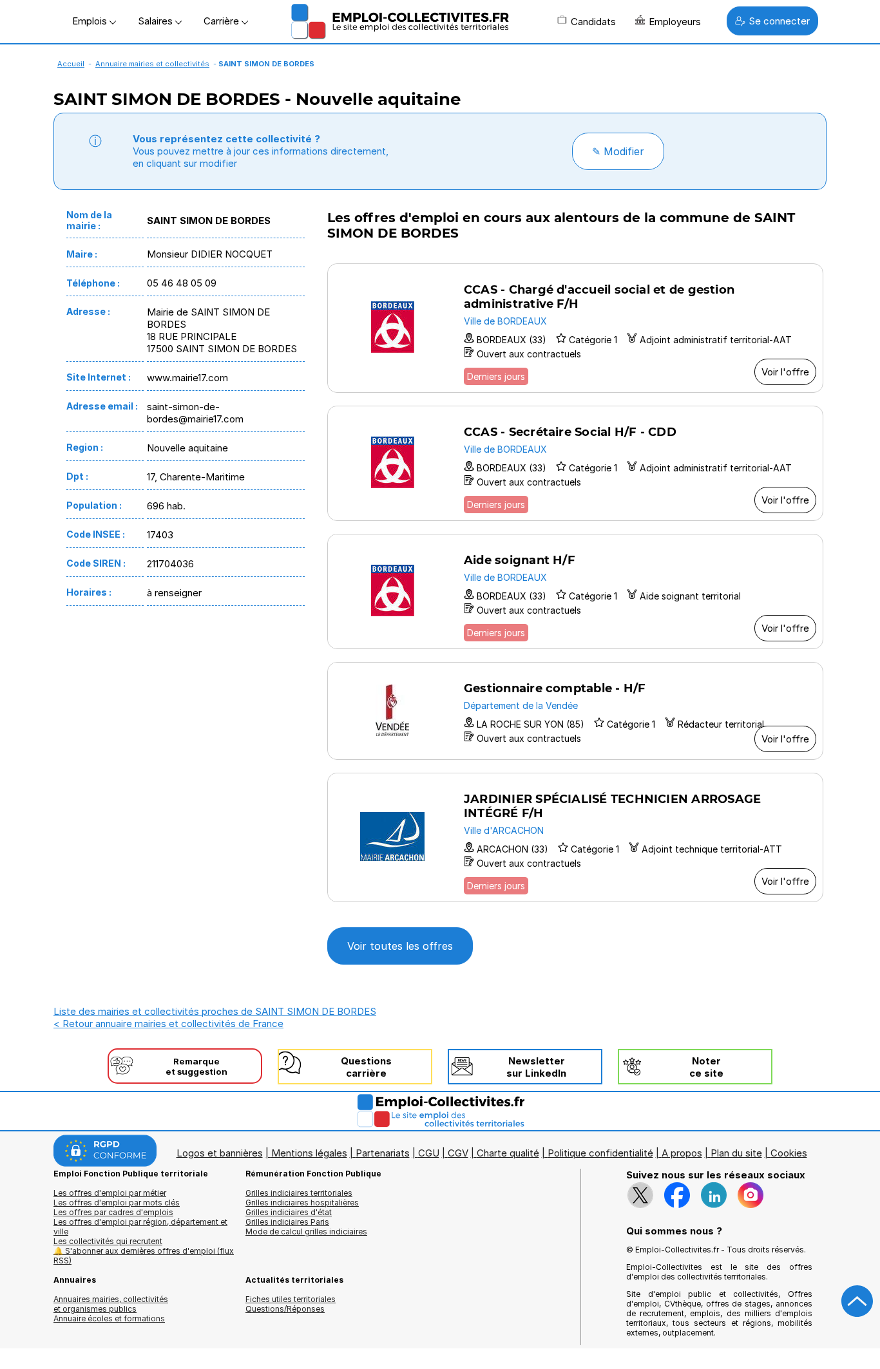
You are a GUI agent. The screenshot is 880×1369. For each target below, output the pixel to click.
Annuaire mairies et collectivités (152, 63)
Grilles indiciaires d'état (288, 1212)
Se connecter (779, 21)
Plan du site (736, 1153)
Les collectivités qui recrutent (107, 1241)
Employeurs (675, 21)
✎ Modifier (618, 151)
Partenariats (383, 1153)
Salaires (156, 21)
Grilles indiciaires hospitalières (302, 1202)
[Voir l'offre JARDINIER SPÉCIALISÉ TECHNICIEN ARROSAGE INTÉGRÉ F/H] (575, 837)
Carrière (223, 21)
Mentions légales (309, 1153)
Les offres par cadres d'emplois (113, 1212)
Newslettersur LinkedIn (536, 1067)
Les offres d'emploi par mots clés (116, 1202)
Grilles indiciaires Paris (287, 1222)
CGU (428, 1153)
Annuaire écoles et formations (109, 1318)
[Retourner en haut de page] (857, 1301)
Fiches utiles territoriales (290, 1299)
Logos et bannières (220, 1153)
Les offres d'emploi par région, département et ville (140, 1226)
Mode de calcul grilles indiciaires (306, 1231)
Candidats (593, 21)
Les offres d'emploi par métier (109, 1193)
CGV (458, 1153)
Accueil (70, 63)
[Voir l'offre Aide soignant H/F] (575, 591)
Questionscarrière (366, 1067)
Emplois (91, 21)
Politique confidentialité (600, 1153)
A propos (682, 1153)
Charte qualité (508, 1153)
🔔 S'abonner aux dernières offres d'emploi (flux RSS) (143, 1255)
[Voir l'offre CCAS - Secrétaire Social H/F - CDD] (575, 463)
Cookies (788, 1153)
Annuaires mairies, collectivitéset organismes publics (110, 1304)
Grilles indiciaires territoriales (298, 1193)
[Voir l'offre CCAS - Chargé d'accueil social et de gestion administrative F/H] (575, 328)
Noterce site (706, 1067)
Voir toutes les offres (400, 945)
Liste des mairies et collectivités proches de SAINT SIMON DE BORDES (214, 1011)
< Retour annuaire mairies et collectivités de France (168, 1023)
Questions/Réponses (285, 1309)
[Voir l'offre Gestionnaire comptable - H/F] (575, 711)
